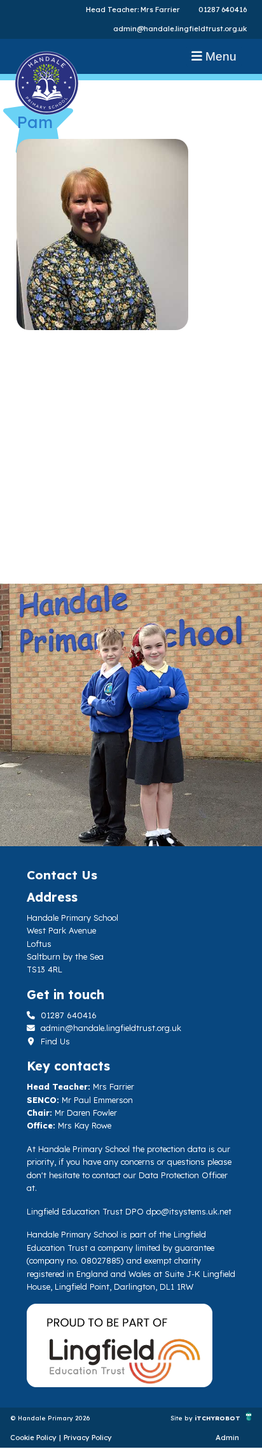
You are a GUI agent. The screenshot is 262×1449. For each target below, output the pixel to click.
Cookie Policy (33, 1437)
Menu (219, 56)
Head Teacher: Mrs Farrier (133, 9)
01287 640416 (222, 9)
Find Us (54, 1041)
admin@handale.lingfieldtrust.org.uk (180, 28)
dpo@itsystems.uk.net (188, 1211)
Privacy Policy (88, 1437)
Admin (227, 1437)
